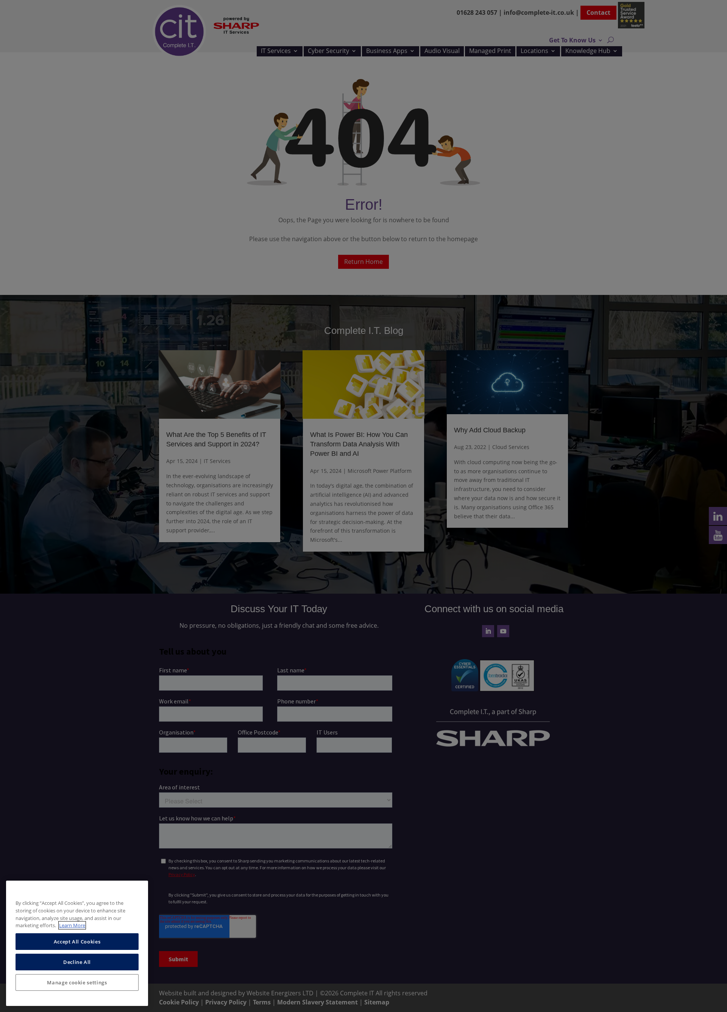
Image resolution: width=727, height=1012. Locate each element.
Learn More (72, 925)
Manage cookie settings (77, 982)
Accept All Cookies (77, 941)
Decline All (77, 962)
